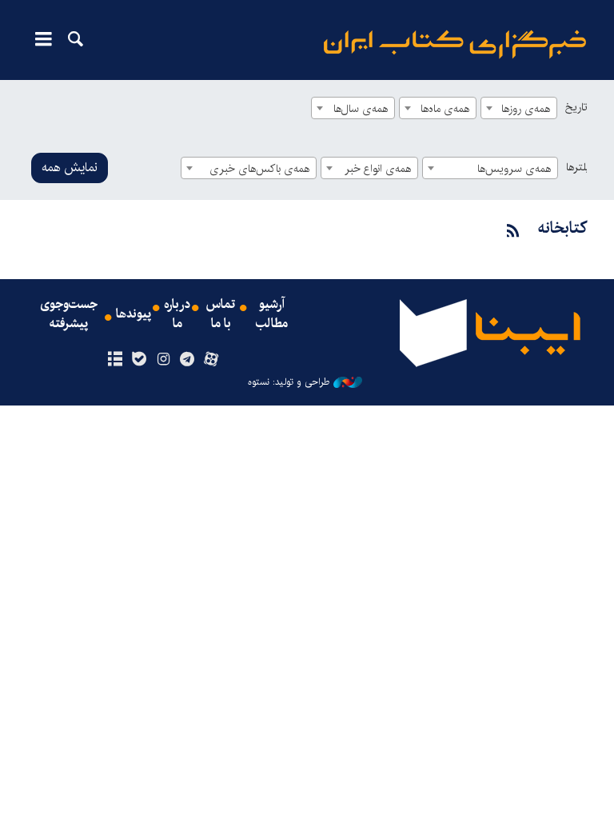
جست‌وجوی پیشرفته (69, 314)
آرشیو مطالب (272, 314)
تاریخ (576, 107)
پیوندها (133, 314)
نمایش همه (70, 167)
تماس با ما (220, 314)
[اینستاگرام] (163, 360)
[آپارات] (211, 360)
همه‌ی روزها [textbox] (525, 109)
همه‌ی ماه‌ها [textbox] (445, 109)
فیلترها (580, 167)
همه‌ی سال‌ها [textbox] (360, 109)
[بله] (139, 360)
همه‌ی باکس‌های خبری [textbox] (259, 169)
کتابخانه (562, 228)
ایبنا (455, 44)
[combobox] (518, 108)
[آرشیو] (115, 360)
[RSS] (513, 231)
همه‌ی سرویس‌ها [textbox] (514, 169)
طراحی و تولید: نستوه (288, 382)
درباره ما (177, 314)
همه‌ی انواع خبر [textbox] (378, 169)
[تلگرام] (187, 360)
